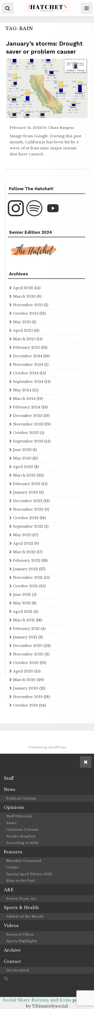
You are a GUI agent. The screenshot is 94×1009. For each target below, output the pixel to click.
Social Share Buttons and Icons (37, 999)
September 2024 (28, 381)
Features (13, 851)
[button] (47, 979)
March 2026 (24, 296)
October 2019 (25, 705)
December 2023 (27, 415)
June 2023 (22, 449)
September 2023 (28, 441)
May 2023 (22, 458)
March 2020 (24, 680)
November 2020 (28, 654)
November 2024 (28, 364)
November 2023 (28, 424)
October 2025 (25, 313)
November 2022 (28, 509)
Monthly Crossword (23, 861)
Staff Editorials (19, 816)
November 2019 (28, 697)
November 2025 (28, 305)
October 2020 (26, 662)
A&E (9, 889)
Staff (9, 778)
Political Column (21, 798)
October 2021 (25, 586)
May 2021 (22, 603)
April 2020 (23, 671)
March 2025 (24, 339)
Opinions (14, 807)
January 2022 (25, 569)
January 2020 (25, 688)
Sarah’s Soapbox (20, 836)
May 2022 (22, 535)
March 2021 (24, 620)
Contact (12, 961)
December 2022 (27, 501)
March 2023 (24, 475)
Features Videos (20, 934)
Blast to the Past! (20, 880)
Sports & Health (21, 907)
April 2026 (23, 288)
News (9, 789)
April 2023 (23, 467)
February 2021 (26, 628)
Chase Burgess (61, 128)
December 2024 (27, 356)
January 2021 (25, 637)
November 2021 (28, 577)
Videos (11, 925)
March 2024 (24, 398)
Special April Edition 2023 (29, 874)
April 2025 (23, 330)
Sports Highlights (21, 941)
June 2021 (22, 594)
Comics (12, 867)
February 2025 (26, 347)
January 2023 (25, 492)
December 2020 (28, 645)
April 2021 (22, 611)
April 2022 (23, 543)
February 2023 (26, 484)
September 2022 (28, 526)
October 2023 (26, 432)
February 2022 (26, 560)
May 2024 (22, 390)
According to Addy (22, 843)
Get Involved (17, 970)
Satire (11, 823)
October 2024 (26, 373)
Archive (12, 950)
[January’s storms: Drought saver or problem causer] (47, 116)
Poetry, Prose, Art (21, 898)
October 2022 (26, 518)
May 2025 (22, 322)
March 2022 (24, 552)
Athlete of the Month (25, 916)
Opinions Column (22, 829)
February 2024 (26, 407)
